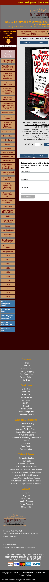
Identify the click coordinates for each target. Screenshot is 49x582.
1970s (8, 288)
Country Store (8, 136)
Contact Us (34, 33)
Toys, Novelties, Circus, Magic (7, 241)
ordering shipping (26, 371)
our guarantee (26, 374)
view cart (26, 392)
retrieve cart (26, 397)
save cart (26, 395)
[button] (27, 42)
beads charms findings (26, 432)
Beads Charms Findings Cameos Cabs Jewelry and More (7, 106)
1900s (8, 260)
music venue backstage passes (26, 478)
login (26, 493)
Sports (7, 226)
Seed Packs (8, 206)
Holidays (8, 148)
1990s (8, 297)
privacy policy (26, 377)
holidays (26, 443)
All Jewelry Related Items (7, 98)
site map (26, 403)
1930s (8, 272)
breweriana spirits (26, 435)
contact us (26, 368)
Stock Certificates (7, 230)
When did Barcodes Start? (7, 323)
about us (26, 366)
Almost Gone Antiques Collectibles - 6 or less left (7, 91)
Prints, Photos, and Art (7, 201)
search (26, 406)
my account (26, 507)
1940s (8, 276)
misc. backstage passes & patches (26, 484)
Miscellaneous (8, 160)
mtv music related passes (26, 475)
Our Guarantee (40, 31)
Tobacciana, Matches (7, 235)
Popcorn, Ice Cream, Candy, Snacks (8, 194)
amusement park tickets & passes (26, 481)
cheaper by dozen (26, 464)
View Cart (36, 34)
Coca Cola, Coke (7, 132)
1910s (8, 264)
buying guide (26, 409)
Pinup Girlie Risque (7, 179)
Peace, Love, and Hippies (8, 173)
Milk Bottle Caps (7, 156)
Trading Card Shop (7, 246)
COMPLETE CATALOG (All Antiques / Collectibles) (8, 76)
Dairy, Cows (8, 140)
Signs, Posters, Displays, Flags (7, 211)
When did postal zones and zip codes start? (7, 316)
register (26, 495)
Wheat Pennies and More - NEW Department (7, 67)
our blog (26, 380)
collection (26, 389)
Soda (7, 216)
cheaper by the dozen (26, 429)
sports (26, 440)
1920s (8, 268)
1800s (8, 256)
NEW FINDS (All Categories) (7, 61)
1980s (8, 292)
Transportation (8, 251)
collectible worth (26, 414)
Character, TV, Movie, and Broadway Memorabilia (8, 125)
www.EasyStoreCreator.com (23, 580)
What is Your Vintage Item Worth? (5, 303)
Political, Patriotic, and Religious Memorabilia (7, 186)
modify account (26, 501)
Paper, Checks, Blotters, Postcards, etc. (7, 166)
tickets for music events (26, 467)
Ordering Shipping (25, 31)
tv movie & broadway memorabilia (26, 438)
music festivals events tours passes (26, 469)
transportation (26, 449)
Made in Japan (8, 152)
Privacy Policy (25, 575)
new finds (26, 426)
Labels (7, 144)
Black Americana (8, 113)
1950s (8, 280)
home (26, 363)
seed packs (26, 446)
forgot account (26, 504)
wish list (26, 400)
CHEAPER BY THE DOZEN (8, 83)
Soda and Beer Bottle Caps (8, 221)
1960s (8, 284)
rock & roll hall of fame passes (26, 472)
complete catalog (26, 423)
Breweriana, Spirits (8, 117)
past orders (26, 498)
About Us (24, 33)
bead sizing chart (26, 412)
